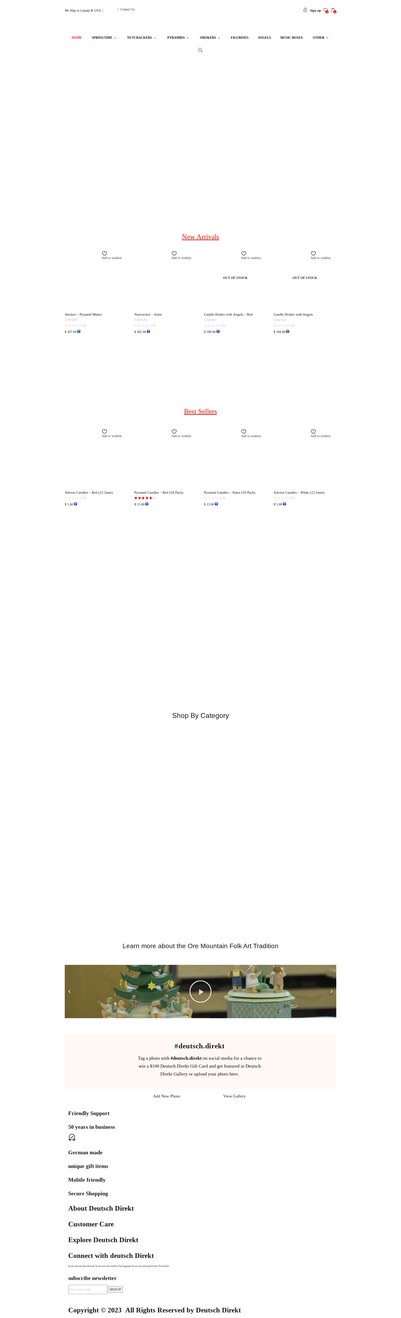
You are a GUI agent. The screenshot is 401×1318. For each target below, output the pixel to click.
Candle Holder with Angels (293, 314)
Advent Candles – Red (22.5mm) (89, 492)
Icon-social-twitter (107, 1266)
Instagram (125, 1266)
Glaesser (210, 320)
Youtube (163, 1266)
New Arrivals (200, 236)
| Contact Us (126, 9)
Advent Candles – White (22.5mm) (299, 492)
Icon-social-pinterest (145, 1266)
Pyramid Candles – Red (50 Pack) (158, 492)
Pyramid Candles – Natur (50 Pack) (229, 492)
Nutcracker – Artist (148, 314)
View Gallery (234, 1096)
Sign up (315, 10)
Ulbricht (71, 320)
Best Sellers (200, 411)
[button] (333, 10)
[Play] (200, 991)
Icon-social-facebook (81, 1266)
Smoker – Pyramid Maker (83, 314)
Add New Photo (166, 1096)
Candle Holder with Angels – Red (228, 314)
